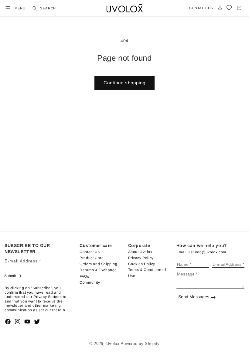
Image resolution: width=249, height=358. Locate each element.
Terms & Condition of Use (147, 273)
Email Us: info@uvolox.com (201, 252)
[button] (7, 8)
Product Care (92, 258)
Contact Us (90, 252)
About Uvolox (140, 252)
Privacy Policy (141, 258)
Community (90, 282)
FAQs (84, 276)
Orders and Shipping (98, 264)
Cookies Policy (141, 264)
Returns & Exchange (98, 270)
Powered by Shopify (140, 343)
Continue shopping (124, 82)
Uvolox (113, 343)
